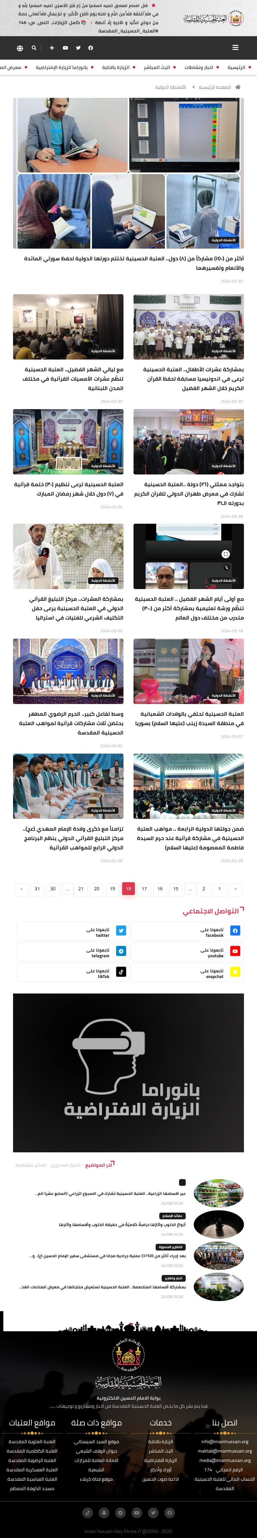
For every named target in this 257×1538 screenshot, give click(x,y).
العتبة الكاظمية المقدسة (32, 1451)
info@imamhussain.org (224, 1441)
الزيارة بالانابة (160, 1441)
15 (175, 888)
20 (96, 888)
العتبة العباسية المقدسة (32, 1479)
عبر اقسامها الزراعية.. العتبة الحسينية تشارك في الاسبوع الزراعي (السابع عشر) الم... (110, 1193)
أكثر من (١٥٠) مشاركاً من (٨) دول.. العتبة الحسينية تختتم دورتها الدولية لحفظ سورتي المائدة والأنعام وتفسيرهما (134, 263)
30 (53, 888)
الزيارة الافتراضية (160, 1460)
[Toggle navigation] (235, 47)
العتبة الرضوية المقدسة (32, 1460)
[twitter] (78, 48)
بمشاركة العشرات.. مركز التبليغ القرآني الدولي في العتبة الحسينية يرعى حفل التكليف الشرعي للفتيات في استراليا (76, 608)
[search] (33, 48)
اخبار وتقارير (173, 1278)
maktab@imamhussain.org (225, 1451)
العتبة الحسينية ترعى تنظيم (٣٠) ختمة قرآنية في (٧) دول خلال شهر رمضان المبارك (68, 489)
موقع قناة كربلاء (96, 1479)
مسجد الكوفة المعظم (32, 1488)
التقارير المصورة (170, 1247)
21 (81, 888)
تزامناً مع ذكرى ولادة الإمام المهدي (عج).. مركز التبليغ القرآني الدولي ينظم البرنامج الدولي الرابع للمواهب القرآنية (73, 838)
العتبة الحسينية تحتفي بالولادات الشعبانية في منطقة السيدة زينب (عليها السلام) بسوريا (189, 718)
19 (112, 888)
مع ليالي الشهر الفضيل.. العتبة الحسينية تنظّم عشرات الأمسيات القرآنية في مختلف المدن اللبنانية (72, 378)
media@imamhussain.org (225, 1460)
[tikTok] (87, 1513)
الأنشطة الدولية (170, 87)
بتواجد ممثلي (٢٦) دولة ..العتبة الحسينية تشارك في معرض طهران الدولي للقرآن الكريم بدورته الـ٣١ (189, 493)
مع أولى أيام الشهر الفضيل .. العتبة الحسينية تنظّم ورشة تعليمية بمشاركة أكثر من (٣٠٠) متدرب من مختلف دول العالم (189, 608)
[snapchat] (104, 1513)
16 (160, 888)
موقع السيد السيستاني (96, 1441)
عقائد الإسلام (172, 1216)
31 (37, 888)
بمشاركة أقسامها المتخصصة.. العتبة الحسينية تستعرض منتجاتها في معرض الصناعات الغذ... (102, 1287)
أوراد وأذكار (161, 1469)
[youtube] (66, 48)
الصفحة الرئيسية (215, 87)
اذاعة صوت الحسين (160, 1479)
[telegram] (120, 1513)
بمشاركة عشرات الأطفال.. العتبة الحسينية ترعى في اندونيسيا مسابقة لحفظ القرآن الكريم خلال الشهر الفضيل (193, 378)
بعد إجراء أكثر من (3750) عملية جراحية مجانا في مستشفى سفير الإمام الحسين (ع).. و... (107, 1256)
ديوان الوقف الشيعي (96, 1451)
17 (144, 888)
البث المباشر (161, 1451)
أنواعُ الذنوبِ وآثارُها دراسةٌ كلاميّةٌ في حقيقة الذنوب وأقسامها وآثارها (122, 1224)
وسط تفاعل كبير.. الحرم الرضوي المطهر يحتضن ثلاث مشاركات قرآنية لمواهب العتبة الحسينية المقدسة (71, 723)
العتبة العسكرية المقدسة (32, 1469)
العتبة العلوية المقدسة (32, 1441)
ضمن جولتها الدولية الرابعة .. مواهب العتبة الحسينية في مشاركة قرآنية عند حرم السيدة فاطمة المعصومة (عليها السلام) (190, 838)
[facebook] (90, 48)
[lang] (19, 48)
